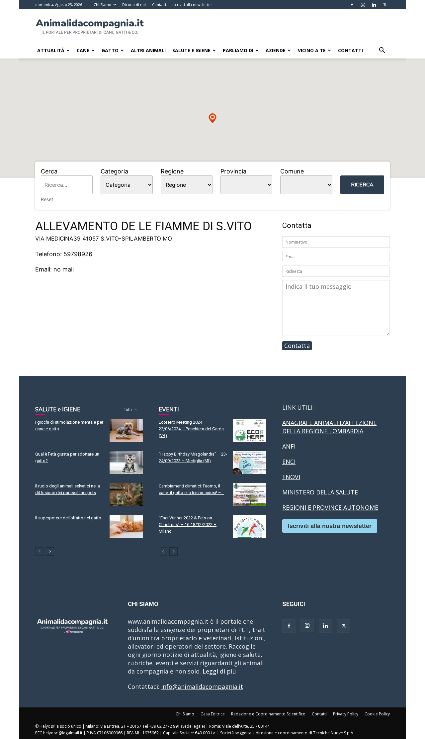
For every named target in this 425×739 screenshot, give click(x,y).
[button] (382, 50)
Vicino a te (312, 50)
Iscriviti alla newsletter (192, 4)
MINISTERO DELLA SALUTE (320, 492)
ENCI (289, 462)
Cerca (49, 171)
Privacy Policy (345, 714)
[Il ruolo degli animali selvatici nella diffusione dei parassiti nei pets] (126, 494)
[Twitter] (385, 4)
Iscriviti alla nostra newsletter (330, 526)
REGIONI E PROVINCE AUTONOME (330, 507)
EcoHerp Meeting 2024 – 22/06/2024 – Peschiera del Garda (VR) (191, 429)
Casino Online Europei (313, 546)
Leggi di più (219, 671)
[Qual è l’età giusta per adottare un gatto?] (126, 462)
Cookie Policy (377, 714)
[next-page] (50, 551)
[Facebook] (352, 4)
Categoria (114, 171)
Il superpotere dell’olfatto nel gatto (68, 517)
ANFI (289, 446)
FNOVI (291, 477)
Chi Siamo (102, 4)
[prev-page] (39, 551)
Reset (47, 199)
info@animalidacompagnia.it (202, 686)
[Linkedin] (374, 4)
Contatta (297, 346)
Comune (292, 171)
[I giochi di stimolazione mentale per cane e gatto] (126, 430)
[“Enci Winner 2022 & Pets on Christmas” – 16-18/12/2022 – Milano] (249, 526)
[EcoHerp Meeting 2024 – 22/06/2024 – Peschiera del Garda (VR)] (249, 430)
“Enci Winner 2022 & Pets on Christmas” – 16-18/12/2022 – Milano (187, 524)
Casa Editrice (213, 714)
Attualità (50, 50)
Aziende (276, 50)
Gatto (110, 50)
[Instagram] (363, 4)
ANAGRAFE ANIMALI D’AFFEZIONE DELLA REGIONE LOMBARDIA (329, 427)
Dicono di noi (134, 4)
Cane (83, 50)
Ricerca (362, 184)
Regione (172, 171)
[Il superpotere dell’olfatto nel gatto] (126, 526)
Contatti (159, 4)
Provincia (233, 171)
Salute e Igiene (191, 50)
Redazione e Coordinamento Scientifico (268, 714)
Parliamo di (238, 50)
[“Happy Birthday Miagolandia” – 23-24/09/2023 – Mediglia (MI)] (249, 462)
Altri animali (148, 50)
